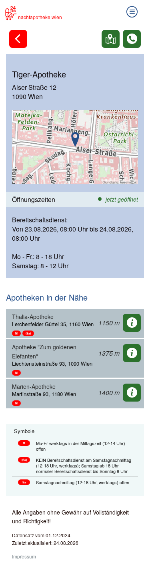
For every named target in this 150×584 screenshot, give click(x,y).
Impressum (24, 556)
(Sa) (28, 333)
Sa (24, 482)
